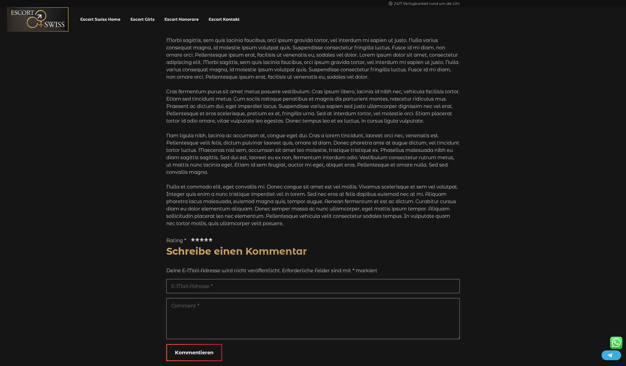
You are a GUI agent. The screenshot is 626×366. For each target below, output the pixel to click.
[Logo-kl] (37, 19)
